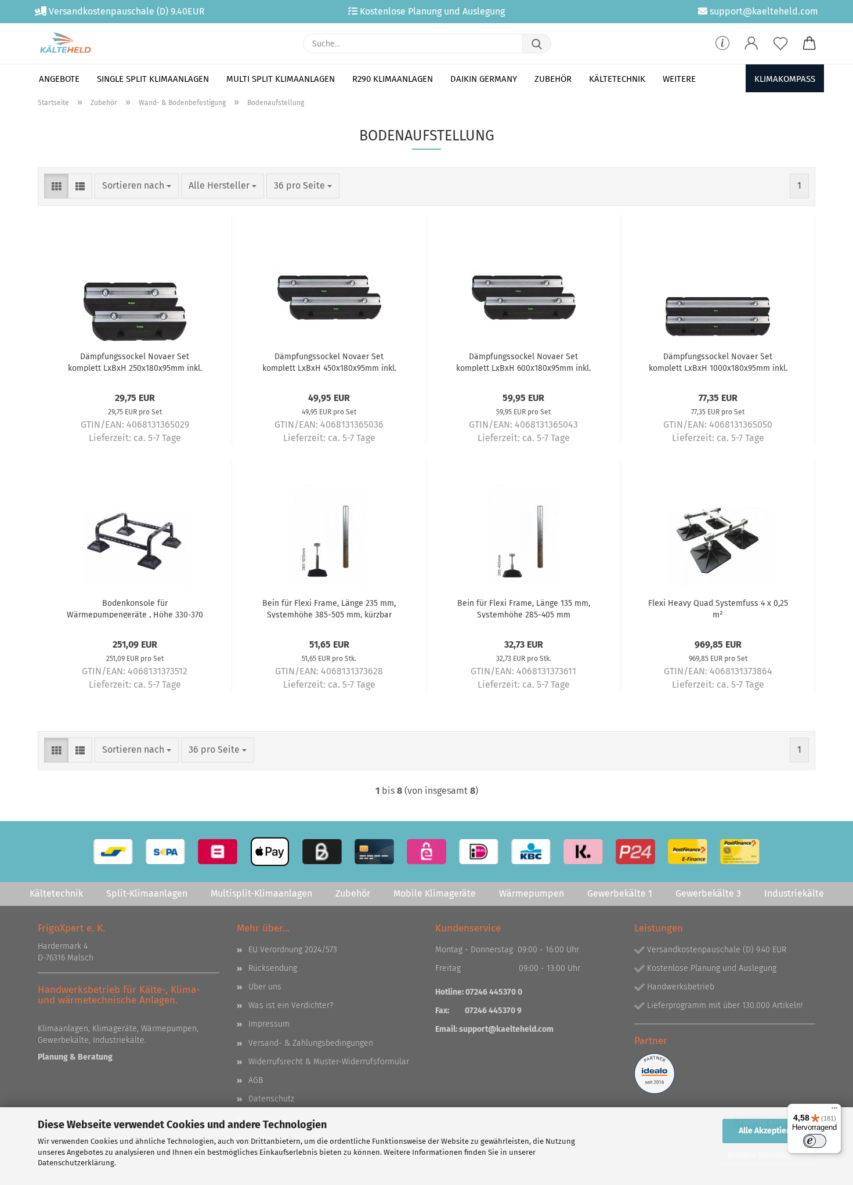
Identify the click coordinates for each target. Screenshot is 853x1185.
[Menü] (834, 1111)
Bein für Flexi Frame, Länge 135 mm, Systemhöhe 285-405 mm (523, 608)
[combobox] (137, 186)
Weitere (679, 79)
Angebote (59, 79)
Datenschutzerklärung (76, 1162)
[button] (751, 43)
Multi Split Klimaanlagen (280, 79)
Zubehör (553, 79)
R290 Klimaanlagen (392, 79)
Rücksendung (272, 968)
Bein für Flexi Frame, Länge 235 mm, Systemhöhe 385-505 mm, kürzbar (329, 608)
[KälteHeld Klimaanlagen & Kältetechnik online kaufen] (65, 43)
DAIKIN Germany (483, 79)
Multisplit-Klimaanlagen (261, 893)
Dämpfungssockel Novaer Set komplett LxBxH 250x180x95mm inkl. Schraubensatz (135, 361)
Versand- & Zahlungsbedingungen (310, 1043)
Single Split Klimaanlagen (153, 79)
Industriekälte (794, 893)
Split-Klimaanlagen (146, 893)
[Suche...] (536, 43)
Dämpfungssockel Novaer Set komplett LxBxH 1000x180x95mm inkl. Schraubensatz (718, 361)
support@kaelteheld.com (506, 1029)
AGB (255, 1080)
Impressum (269, 1024)
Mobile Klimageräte (434, 893)
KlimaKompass (784, 79)
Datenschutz (271, 1099)
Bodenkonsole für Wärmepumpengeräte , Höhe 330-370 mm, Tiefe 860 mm (135, 608)
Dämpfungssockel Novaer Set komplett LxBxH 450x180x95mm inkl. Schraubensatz (329, 361)
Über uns (264, 987)
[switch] (814, 1141)
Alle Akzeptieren (769, 1131)
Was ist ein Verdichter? (290, 1005)
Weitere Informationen (769, 1155)
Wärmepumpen (531, 893)
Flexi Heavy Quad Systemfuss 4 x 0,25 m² (718, 608)
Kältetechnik (617, 79)
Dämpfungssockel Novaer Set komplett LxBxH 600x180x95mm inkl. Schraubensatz (523, 361)
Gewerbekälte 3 (708, 893)
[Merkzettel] (780, 43)
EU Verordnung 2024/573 (292, 950)
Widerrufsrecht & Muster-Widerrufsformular (328, 1062)
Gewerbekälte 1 (619, 893)
